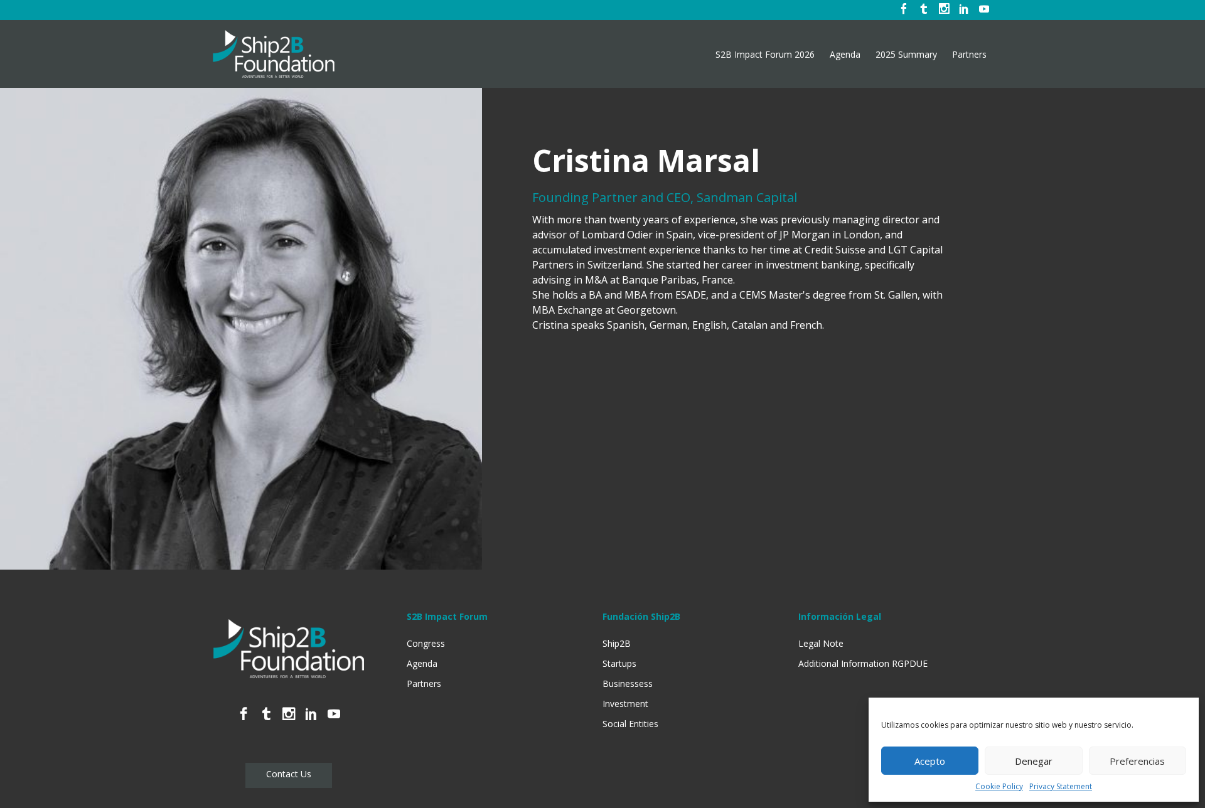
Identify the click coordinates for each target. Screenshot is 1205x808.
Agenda (845, 54)
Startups (619, 663)
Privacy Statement (1060, 786)
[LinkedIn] (964, 10)
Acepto (929, 761)
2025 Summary (906, 54)
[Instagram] (944, 10)
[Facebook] (904, 10)
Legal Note (821, 643)
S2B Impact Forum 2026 (765, 54)
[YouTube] (984, 10)
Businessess (627, 683)
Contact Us (288, 774)
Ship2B (616, 643)
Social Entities (630, 724)
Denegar (1033, 761)
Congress (426, 643)
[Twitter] (924, 10)
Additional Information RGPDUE (863, 663)
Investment (625, 704)
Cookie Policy (999, 786)
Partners (969, 54)
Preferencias (1137, 761)
